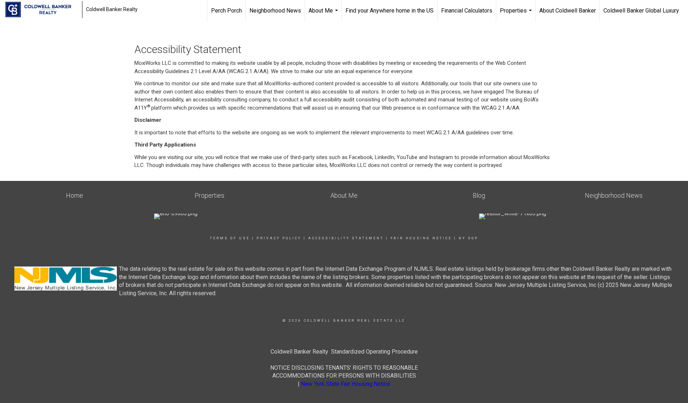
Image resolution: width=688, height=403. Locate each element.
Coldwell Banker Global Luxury (641, 10)
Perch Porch (226, 10)
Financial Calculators (466, 10)
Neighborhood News (275, 10)
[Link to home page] (41, 9)
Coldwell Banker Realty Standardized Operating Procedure (344, 351)
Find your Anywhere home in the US (389, 10)
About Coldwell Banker (567, 10)
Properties (517, 14)
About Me (324, 14)
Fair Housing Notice (421, 238)
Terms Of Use (230, 238)
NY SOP (468, 238)
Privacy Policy (279, 238)
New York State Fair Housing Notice (345, 383)
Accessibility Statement (346, 238)
